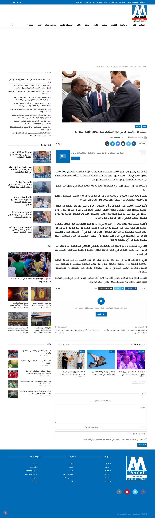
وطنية (107, 467)
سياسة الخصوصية (31, 471)
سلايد (144, 126)
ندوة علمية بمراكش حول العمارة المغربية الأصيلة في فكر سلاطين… (20, 170)
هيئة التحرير (113, 2)
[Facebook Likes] (143, 495)
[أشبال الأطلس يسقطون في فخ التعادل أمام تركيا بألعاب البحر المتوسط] (13, 374)
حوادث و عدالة (50, 25)
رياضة (79, 25)
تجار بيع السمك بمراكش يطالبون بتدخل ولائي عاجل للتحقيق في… (20, 230)
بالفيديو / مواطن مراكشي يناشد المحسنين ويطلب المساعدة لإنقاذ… (20, 185)
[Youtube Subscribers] (127, 495)
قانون (95, 25)
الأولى (142, 25)
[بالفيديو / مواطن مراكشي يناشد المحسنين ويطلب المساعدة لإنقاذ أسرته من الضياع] (42, 187)
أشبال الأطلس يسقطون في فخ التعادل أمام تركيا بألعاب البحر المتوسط (31, 134)
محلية (107, 471)
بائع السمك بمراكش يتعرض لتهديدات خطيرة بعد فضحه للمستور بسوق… (21, 201)
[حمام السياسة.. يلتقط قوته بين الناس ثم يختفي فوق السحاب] (101, 359)
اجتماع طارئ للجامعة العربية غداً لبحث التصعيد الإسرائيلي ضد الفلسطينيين (125, 331)
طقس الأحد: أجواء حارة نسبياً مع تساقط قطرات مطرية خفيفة (30, 128)
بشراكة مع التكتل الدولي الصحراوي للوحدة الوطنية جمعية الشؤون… (20, 155)
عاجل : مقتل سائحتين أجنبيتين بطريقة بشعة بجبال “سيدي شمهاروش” (77, 331)
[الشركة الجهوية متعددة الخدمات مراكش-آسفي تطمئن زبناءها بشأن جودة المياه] (41, 319)
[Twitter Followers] (135, 495)
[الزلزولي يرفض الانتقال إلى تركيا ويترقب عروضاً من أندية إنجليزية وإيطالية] (13, 384)
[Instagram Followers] (119, 495)
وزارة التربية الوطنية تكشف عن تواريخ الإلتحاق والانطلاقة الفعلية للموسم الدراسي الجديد (31, 104)
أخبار (134, 25)
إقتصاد (114, 25)
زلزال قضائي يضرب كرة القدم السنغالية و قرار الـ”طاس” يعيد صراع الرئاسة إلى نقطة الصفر (31, 116)
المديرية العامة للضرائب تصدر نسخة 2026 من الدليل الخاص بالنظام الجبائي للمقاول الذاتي (31, 86)
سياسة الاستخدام (31, 474)
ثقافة (87, 25)
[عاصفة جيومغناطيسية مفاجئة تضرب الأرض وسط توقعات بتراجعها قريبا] (18, 294)
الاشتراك (75, 158)
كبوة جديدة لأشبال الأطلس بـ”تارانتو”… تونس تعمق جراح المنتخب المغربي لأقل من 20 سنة (31, 98)
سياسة (123, 25)
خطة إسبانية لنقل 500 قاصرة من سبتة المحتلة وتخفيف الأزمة (30, 110)
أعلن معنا (34, 478)
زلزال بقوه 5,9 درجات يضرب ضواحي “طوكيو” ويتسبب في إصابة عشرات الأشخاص (32, 122)
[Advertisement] (77, 46)
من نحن (35, 464)
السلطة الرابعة (66, 25)
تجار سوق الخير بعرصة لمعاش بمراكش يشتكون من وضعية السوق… (20, 215)
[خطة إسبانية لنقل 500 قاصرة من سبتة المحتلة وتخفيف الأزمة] (29, 264)
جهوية (107, 464)
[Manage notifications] (5, 513)
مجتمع (104, 25)
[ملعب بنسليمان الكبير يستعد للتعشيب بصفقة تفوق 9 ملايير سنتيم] (13, 394)
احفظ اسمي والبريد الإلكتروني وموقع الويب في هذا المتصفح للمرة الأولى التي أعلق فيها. (114, 439)
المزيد (31, 25)
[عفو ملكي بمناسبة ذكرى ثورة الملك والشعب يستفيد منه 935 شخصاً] (41, 294)
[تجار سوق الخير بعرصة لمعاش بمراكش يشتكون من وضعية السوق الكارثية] (42, 217)
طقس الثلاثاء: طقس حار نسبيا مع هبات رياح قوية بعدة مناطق (29, 92)
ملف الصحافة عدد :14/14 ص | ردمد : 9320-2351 (92, 2)
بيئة (39, 25)
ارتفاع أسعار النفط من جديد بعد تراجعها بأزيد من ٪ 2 (30, 81)
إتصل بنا (122, 2)
